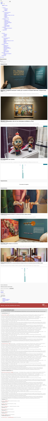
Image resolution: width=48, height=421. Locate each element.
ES (2, 3)
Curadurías (6, 8)
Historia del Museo (7, 21)
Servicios (5, 42)
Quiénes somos (6, 19)
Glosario (5, 54)
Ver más (45, 126)
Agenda (5, 14)
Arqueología (6, 23)
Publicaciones (4, 55)
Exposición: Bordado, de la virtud (9, 15)
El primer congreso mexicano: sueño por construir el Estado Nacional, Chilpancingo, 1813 (23, 91)
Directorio (4, 298)
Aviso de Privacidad (5, 300)
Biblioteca (5, 41)
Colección (4, 7)
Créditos (4, 301)
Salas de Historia (6, 25)
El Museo (3, 44)
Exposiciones (6, 13)
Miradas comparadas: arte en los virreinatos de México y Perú (17, 121)
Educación (4, 27)
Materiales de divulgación (8, 28)
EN (4, 3)
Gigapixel (5, 10)
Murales (5, 24)
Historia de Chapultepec (8, 22)
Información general (7, 12)
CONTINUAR (11, 288)
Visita (3, 11)
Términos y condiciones (6, 299)
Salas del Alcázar (7, 26)
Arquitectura (6, 20)
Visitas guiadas (6, 43)
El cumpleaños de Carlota (7, 159)
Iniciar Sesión (5, 5)
